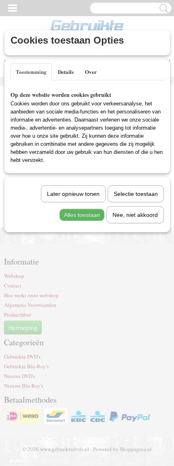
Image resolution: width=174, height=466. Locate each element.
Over (91, 72)
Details (66, 72)
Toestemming (31, 72)
